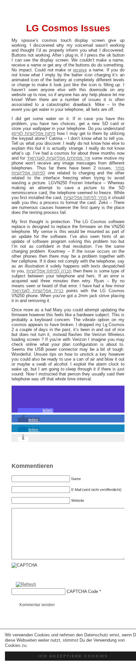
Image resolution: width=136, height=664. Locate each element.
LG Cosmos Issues (68, 28)
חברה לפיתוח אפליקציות (48, 270)
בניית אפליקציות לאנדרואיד (37, 290)
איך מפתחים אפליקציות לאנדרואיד (58, 158)
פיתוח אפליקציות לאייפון (33, 133)
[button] (35, 410)
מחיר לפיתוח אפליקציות (85, 197)
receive (80, 69)
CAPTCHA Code (82, 591)
